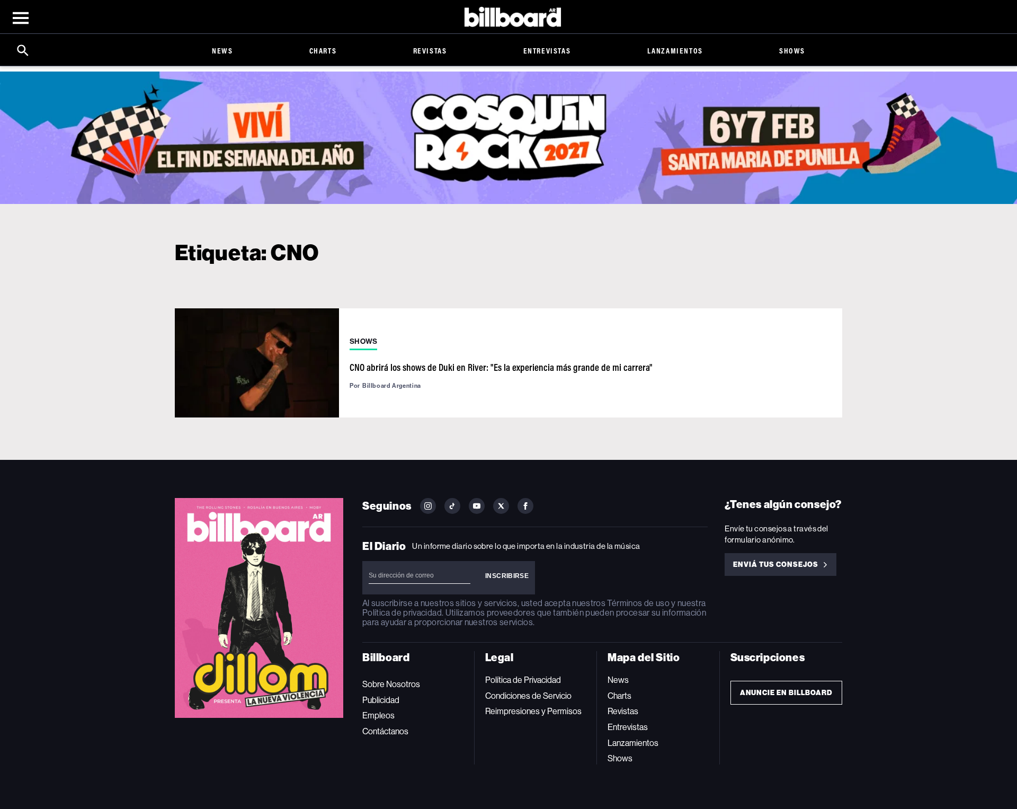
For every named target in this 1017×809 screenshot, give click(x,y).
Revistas (430, 51)
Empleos (378, 715)
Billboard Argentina (391, 385)
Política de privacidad (402, 613)
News (222, 51)
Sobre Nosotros (391, 684)
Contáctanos (385, 731)
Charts (323, 51)
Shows (792, 51)
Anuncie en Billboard (786, 693)
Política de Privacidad (523, 680)
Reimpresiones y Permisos (533, 711)
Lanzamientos (675, 51)
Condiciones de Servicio (528, 696)
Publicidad (380, 700)
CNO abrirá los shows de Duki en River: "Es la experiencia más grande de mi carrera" (501, 367)
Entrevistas (547, 51)
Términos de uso (638, 603)
